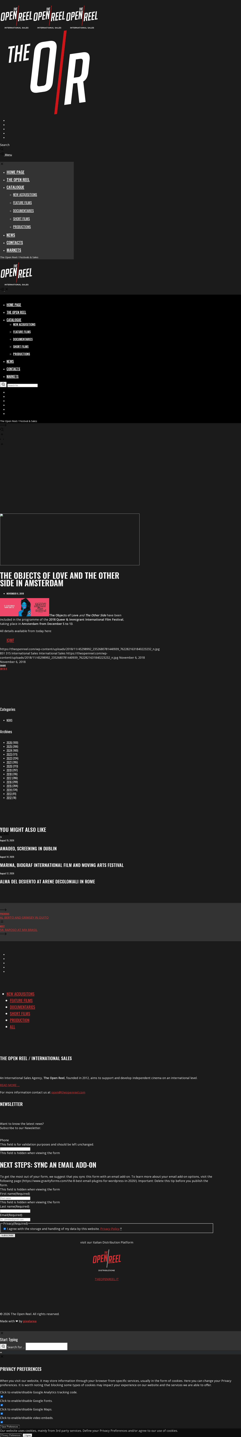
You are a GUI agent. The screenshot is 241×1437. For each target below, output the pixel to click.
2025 (9, 746)
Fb (4, 668)
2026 (9, 743)
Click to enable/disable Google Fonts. (26, 1401)
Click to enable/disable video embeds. (26, 1418)
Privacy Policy (109, 1229)
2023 (9, 754)
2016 (9, 782)
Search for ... (16, 1347)
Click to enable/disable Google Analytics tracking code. (38, 1392)
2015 (9, 786)
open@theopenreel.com (68, 1092)
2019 (9, 770)
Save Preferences (9, 1427)
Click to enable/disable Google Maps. (26, 1409)
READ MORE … (10, 1085)
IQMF (10, 640)
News (9, 720)
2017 (9, 778)
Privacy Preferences (11, 1435)
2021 (9, 762)
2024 (9, 750)
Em (1, 668)
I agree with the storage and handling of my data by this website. (64, 1229)
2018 (9, 774)
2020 (9, 766)
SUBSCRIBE (7, 1235)
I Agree (27, 1435)
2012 (9, 798)
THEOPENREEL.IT (107, 1279)
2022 (9, 758)
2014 (9, 790)
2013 (9, 794)
